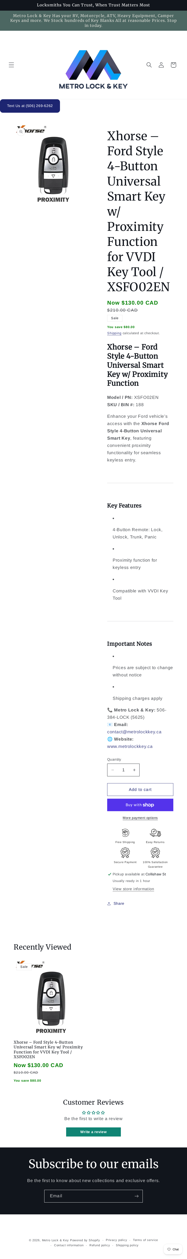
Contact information (69, 1245)
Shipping (114, 333)
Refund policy (99, 1245)
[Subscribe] (136, 1196)
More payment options (140, 818)
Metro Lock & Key (55, 1240)
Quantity (114, 759)
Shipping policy (127, 1245)
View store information (133, 889)
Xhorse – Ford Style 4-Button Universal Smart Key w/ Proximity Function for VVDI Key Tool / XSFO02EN (48, 1050)
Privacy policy (116, 1240)
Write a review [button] (93, 1132)
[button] (11, 65)
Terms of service (145, 1240)
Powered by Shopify (85, 1240)
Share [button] (119, 903)
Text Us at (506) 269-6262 (30, 106)
